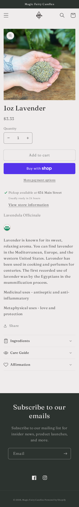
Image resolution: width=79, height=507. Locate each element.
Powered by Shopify (55, 500)
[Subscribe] (65, 453)
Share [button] (14, 326)
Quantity (10, 128)
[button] (6, 15)
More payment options (39, 180)
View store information (29, 205)
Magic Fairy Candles (33, 500)
